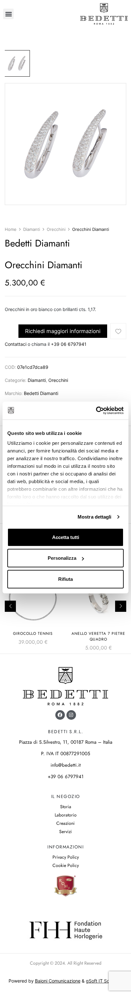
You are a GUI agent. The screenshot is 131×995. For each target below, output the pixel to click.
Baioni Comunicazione (57, 981)
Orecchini (56, 229)
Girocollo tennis (33, 633)
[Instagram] (71, 715)
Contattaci (15, 344)
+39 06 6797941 (68, 344)
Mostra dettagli (95, 517)
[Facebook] (60, 715)
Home (11, 229)
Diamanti (31, 229)
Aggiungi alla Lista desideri (118, 331)
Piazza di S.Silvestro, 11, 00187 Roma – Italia (65, 742)
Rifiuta (65, 578)
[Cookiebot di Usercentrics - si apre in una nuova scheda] (96, 410)
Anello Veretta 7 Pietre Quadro (98, 636)
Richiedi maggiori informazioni (62, 331)
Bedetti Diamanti (41, 393)
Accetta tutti (65, 537)
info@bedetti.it (66, 765)
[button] (8, 14)
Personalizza (62, 558)
